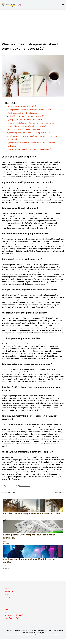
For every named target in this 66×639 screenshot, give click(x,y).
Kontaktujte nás (24, 486)
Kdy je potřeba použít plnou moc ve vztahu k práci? (30, 110)
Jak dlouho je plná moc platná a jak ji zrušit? (27, 126)
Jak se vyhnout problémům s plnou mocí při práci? (29, 149)
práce (62, 492)
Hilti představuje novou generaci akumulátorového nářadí (32, 513)
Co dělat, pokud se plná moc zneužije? (24, 130)
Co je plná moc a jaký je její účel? (22, 106)
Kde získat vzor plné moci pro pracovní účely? (27, 116)
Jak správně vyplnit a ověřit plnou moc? (25, 120)
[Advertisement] (33, 22)
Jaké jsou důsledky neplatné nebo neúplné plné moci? (31, 123)
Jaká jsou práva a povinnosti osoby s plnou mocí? (29, 133)
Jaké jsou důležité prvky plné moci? (23, 113)
